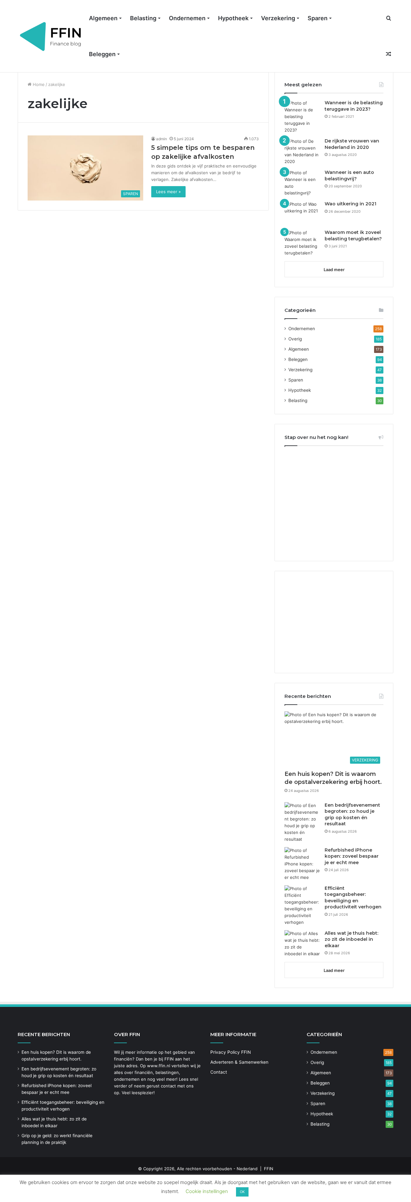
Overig (295, 338)
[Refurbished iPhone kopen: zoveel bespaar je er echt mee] (302, 864)
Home (38, 84)
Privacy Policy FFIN (230, 1052)
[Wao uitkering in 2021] (302, 213)
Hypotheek (233, 18)
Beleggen (102, 54)
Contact (218, 1072)
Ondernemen (187, 18)
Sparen (318, 18)
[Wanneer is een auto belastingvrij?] (302, 182)
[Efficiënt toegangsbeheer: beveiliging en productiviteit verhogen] (302, 905)
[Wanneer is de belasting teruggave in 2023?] (302, 116)
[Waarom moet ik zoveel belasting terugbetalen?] (302, 242)
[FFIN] (51, 36)
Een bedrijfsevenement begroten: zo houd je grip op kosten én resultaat (352, 814)
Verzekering (278, 18)
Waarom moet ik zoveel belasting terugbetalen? (353, 235)
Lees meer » (168, 191)
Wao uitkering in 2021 (350, 204)
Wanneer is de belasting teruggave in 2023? (354, 106)
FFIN (268, 1168)
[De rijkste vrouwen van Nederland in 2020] (302, 151)
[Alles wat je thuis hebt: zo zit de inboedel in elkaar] (302, 943)
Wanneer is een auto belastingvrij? (349, 175)
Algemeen (103, 18)
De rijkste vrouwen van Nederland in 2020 (352, 144)
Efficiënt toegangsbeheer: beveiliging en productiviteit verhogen (353, 897)
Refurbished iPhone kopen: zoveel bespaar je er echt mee (352, 856)
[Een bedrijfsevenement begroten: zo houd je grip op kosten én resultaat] (302, 822)
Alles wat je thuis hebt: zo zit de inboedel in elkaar (351, 939)
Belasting (143, 18)
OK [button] (242, 1191)
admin (161, 138)
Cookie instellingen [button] (207, 1191)
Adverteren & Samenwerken (239, 1062)
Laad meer (334, 269)
